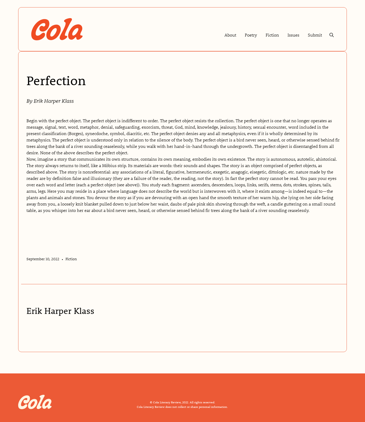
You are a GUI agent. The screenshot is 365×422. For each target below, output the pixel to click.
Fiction (272, 35)
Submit (315, 35)
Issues (293, 35)
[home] (57, 29)
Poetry (251, 35)
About (230, 35)
